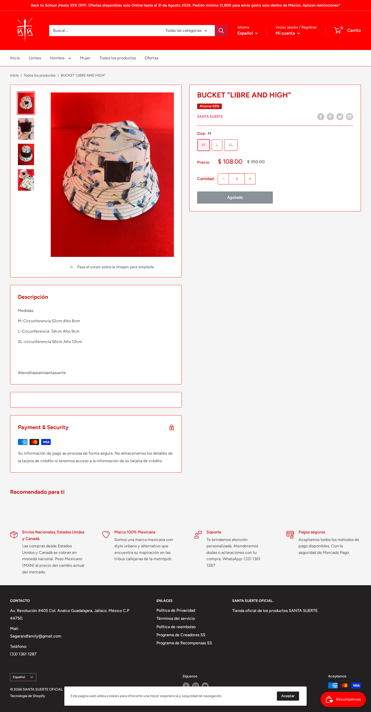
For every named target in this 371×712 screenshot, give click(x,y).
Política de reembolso (176, 626)
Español (19, 677)
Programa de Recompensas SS (184, 643)
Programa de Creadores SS (180, 634)
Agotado (235, 197)
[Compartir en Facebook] (320, 116)
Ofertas (151, 58)
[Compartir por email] (349, 116)
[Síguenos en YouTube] (205, 686)
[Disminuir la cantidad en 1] (223, 179)
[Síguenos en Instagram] (195, 686)
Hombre (58, 58)
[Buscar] (221, 30)
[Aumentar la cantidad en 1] (250, 179)
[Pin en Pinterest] (330, 116)
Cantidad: (206, 179)
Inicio (15, 58)
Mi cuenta (286, 33)
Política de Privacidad (175, 610)
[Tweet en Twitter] (339, 116)
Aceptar (288, 696)
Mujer (85, 58)
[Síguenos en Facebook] (186, 686)
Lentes (35, 58)
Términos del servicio (175, 618)
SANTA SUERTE (210, 117)
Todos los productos (117, 58)
